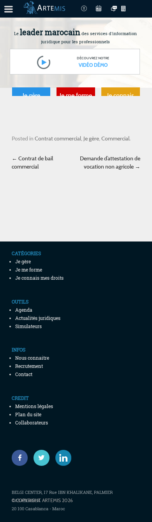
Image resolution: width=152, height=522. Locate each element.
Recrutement (29, 366)
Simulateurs (28, 326)
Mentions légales (34, 406)
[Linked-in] (63, 458)
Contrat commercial (58, 138)
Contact (23, 374)
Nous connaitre (32, 358)
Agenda (23, 310)
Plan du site (28, 414)
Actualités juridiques (37, 318)
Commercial (115, 138)
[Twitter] (41, 458)
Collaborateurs (31, 422)
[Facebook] (20, 458)
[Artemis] (44, 10)
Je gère (31, 95)
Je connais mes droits (121, 97)
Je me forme (76, 95)
